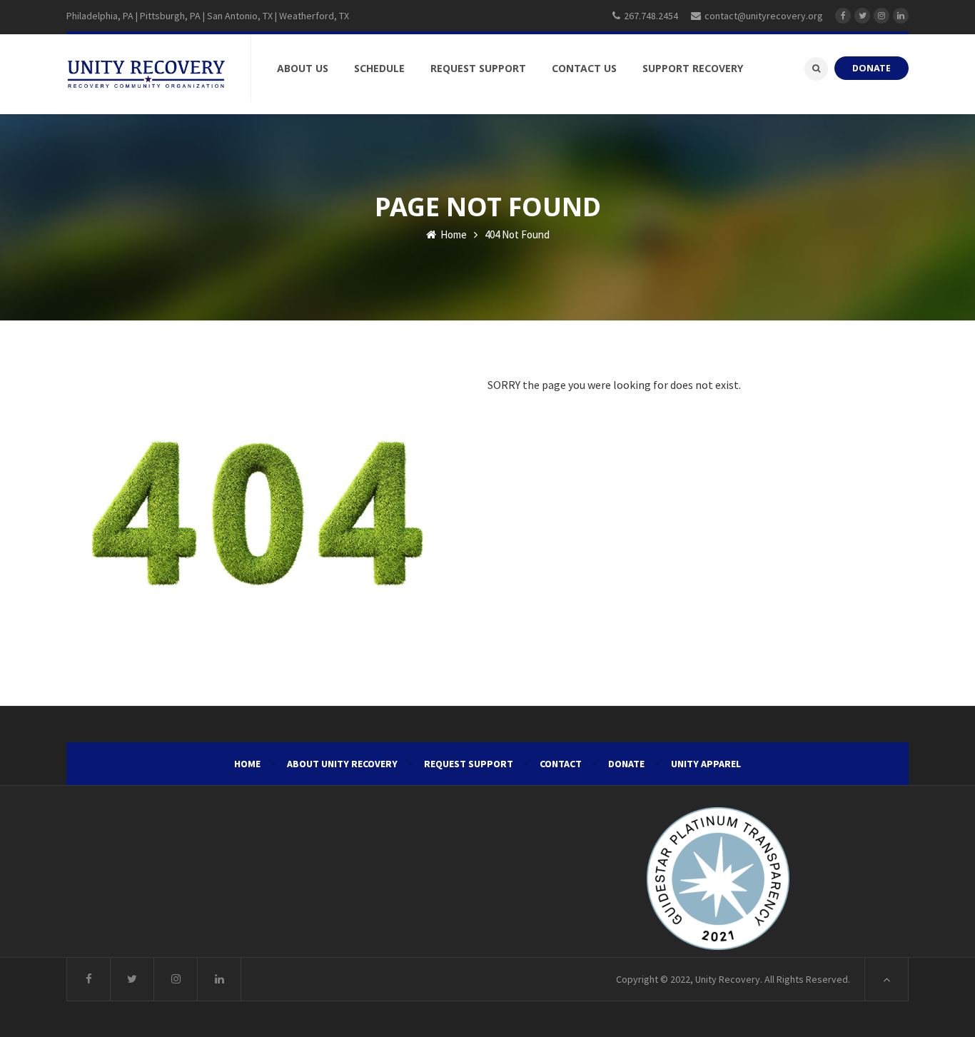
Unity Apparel (706, 763)
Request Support (468, 763)
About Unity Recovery (342, 763)
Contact (561, 763)
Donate (626, 763)
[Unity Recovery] (146, 74)
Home (452, 234)
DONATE (871, 68)
